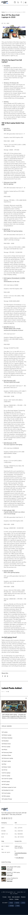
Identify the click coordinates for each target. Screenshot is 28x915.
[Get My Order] (21, 2)
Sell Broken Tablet (6, 767)
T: (19, 857)
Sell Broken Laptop (6, 735)
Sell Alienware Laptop (7, 758)
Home (3, 12)
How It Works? (5, 846)
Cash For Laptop (6, 775)
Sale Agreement (16, 897)
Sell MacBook (5, 740)
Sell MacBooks (19, 834)
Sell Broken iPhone (6, 755)
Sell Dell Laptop (6, 781)
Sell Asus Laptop (6, 746)
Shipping (23, 897)
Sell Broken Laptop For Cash (9, 787)
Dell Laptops (8, 637)
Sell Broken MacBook (7, 738)
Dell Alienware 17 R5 (10, 443)
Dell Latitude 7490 (9, 510)
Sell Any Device (19, 837)
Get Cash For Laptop (7, 778)
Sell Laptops (18, 827)
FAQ (2, 849)
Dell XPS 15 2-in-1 (9, 327)
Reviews (3, 831)
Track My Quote (5, 852)
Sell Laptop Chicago (7, 799)
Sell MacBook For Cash (7, 790)
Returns (11, 899)
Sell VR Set (4, 770)
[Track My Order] (15, 2)
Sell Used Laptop (6, 793)
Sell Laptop (4, 732)
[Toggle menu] (25, 2)
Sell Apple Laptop (6, 761)
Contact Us (4, 834)
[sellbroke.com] (4, 810)
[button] (7, 691)
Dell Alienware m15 (9, 380)
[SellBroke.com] (4, 2)
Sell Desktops (19, 831)
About (3, 827)
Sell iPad (4, 764)
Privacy (4, 897)
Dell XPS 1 (7, 128)
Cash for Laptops (6, 772)
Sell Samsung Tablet (7, 752)
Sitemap (17, 899)
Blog (2, 837)
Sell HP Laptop (5, 784)
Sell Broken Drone (6, 743)
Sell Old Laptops (6, 796)
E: (21, 853)
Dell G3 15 (7, 229)
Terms (9, 897)
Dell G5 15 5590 (8, 571)
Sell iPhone (4, 749)
